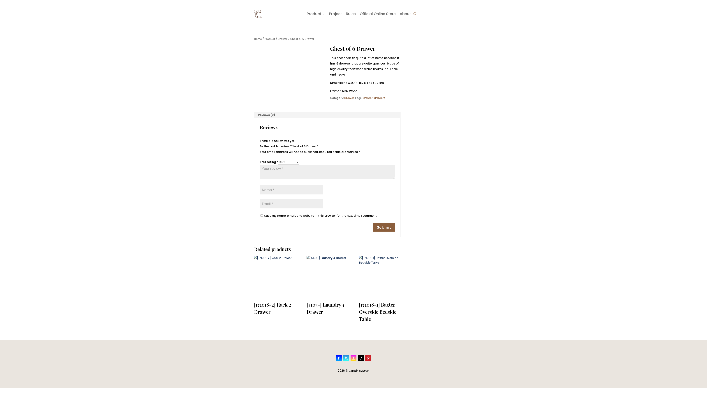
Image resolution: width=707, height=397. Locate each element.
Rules (351, 13)
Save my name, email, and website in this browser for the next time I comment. (320, 216)
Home (258, 39)
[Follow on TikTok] (361, 358)
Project (335, 13)
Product (314, 13)
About (405, 13)
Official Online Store (378, 13)
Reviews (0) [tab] (266, 115)
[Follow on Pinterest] (368, 358)
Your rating (269, 162)
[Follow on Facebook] (339, 358)
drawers (379, 98)
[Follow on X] (346, 358)
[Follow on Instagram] (353, 358)
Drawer (282, 39)
